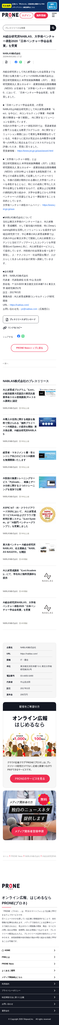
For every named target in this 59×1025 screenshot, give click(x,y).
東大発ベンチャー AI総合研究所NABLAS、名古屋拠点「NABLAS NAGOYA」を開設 (19, 548)
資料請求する (52, 5)
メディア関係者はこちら (12, 977)
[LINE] (20, 63)
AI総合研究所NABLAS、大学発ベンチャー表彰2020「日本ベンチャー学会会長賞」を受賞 (19, 606)
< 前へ (5, 363)
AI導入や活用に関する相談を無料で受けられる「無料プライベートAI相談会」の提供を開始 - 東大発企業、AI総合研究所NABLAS (20, 426)
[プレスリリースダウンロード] (6, 63)
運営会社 (5, 1011)
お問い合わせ (7, 1004)
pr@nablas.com (29, 309)
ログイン (26, 15)
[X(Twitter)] (15, 337)
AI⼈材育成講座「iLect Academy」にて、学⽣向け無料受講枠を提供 (19, 574)
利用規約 (5, 984)
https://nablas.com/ (19, 305)
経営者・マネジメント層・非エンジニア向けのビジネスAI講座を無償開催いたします (19, 456)
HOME (7, 950)
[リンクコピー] (28, 63)
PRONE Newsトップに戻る (29, 348)
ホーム (5, 856)
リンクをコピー (15, 327)
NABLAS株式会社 (11, 53)
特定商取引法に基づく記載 (13, 997)
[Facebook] (16, 63)
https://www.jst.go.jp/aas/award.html (35, 151)
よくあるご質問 (8, 970)
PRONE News (17, 856)
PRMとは (6, 957)
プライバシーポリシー (11, 990)
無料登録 (41, 15)
